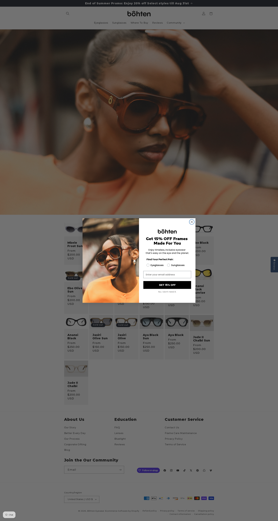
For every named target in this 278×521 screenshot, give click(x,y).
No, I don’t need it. (167, 291)
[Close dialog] (191, 221)
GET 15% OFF (167, 285)
